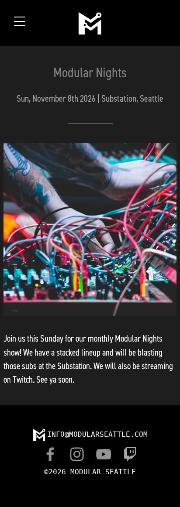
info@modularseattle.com (97, 434)
